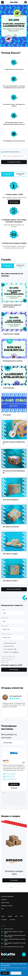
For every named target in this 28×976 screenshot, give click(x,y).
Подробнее (14, 784)
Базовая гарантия (9, 643)
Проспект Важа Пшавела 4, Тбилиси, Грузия (13, 932)
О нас (21, 916)
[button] (10, 43)
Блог (2, 908)
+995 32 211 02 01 (8, 929)
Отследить (4, 919)
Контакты (12, 919)
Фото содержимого (10, 649)
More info (3, 969)
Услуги (3, 916)
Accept (5, 973)
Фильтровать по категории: (9, 736)
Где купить (4, 899)
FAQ (16, 916)
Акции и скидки (5, 902)
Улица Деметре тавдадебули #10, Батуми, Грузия (15, 943)
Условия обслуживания (7, 896)
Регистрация (14, 202)
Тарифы (10, 916)
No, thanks (15, 973)
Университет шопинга (7, 905)
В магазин (14, 788)
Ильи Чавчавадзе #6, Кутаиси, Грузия (13, 946)
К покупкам (14, 880)
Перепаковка (8, 646)
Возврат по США (11, 652)
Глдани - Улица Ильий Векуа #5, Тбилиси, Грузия (14, 940)
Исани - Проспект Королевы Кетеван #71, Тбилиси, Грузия (15, 936)
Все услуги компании (14, 589)
